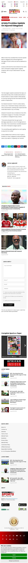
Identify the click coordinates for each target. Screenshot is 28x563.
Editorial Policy (4, 442)
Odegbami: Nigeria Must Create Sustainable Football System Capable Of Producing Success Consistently (13, 207)
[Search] (24, 11)
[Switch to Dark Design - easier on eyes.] (26, 11)
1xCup (20, 17)
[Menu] (4, 11)
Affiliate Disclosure (5, 447)
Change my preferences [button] (14, 560)
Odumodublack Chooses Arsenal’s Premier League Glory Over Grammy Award (13, 230)
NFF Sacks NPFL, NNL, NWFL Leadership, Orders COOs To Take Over (17, 393)
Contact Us (4, 429)
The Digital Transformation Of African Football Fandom (17, 408)
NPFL (24, 17)
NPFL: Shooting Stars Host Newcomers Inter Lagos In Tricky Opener (18, 375)
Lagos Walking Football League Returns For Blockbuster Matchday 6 (18, 401)
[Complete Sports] (15, 12)
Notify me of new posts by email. (12, 300)
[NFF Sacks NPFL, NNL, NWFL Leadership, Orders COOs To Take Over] (5, 393)
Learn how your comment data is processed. (13, 310)
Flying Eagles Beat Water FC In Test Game (7, 154)
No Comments (6, 30)
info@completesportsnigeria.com (11, 498)
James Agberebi (12, 163)
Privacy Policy (4, 440)
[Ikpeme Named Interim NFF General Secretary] (14, 242)
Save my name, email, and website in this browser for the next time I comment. (14, 292)
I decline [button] (14, 557)
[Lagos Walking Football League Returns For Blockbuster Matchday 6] (5, 401)
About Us (3, 427)
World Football (5, 20)
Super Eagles (13, 17)
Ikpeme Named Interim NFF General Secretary (11, 252)
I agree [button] (14, 554)
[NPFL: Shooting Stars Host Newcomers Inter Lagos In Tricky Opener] (5, 375)
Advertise (3, 431)
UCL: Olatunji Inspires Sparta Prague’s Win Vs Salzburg (21, 155)
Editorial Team (4, 436)
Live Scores (5, 17)
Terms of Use (4, 433)
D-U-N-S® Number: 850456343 (8, 451)
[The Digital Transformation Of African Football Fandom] (5, 409)
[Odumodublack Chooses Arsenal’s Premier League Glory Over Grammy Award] (14, 220)
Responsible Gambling (6, 449)
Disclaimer (3, 438)
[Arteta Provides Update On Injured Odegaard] (14, 47)
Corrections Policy (5, 444)
